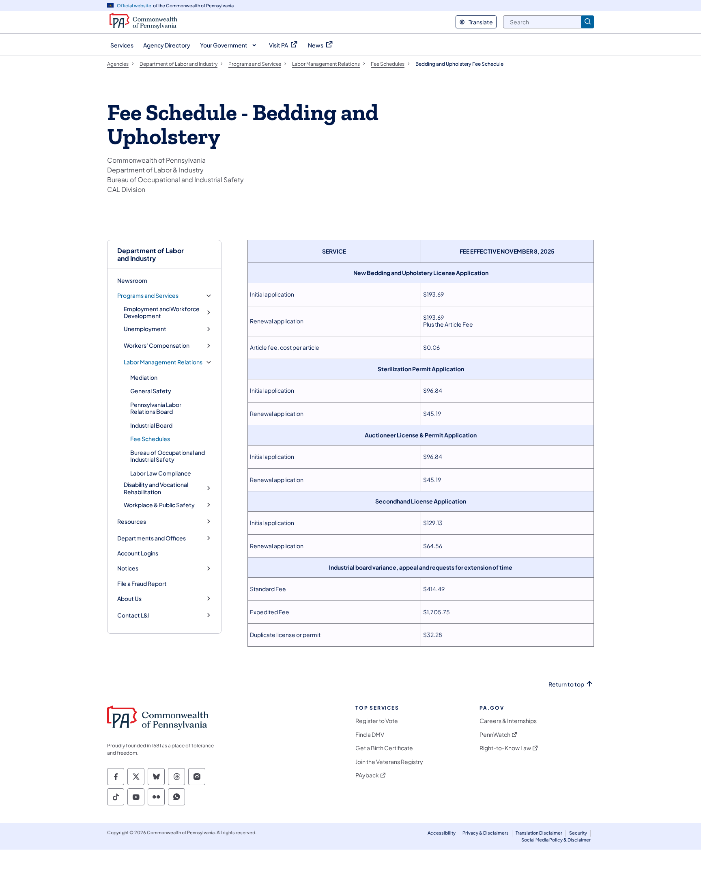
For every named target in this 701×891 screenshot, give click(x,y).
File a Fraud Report (142, 583)
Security (578, 832)
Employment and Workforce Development (162, 313)
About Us (129, 598)
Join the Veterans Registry (389, 761)
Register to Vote (376, 720)
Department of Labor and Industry (150, 254)
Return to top (566, 684)
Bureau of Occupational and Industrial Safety (167, 456)
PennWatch (495, 734)
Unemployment (145, 328)
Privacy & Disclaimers (485, 832)
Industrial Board (151, 425)
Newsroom (132, 280)
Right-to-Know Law (505, 748)
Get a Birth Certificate (384, 748)
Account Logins (137, 553)
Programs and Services (147, 295)
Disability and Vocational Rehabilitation (156, 488)
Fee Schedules (150, 438)
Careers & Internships (508, 720)
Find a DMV (369, 734)
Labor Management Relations (163, 362)
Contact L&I (133, 615)
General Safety (150, 390)
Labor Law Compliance (160, 473)
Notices (127, 568)
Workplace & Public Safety (159, 504)
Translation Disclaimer (539, 832)
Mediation (143, 377)
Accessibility (442, 832)
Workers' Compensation (156, 345)
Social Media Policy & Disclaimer (556, 839)
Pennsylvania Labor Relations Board (155, 408)
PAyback (367, 775)
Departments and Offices (151, 538)
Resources (131, 521)
